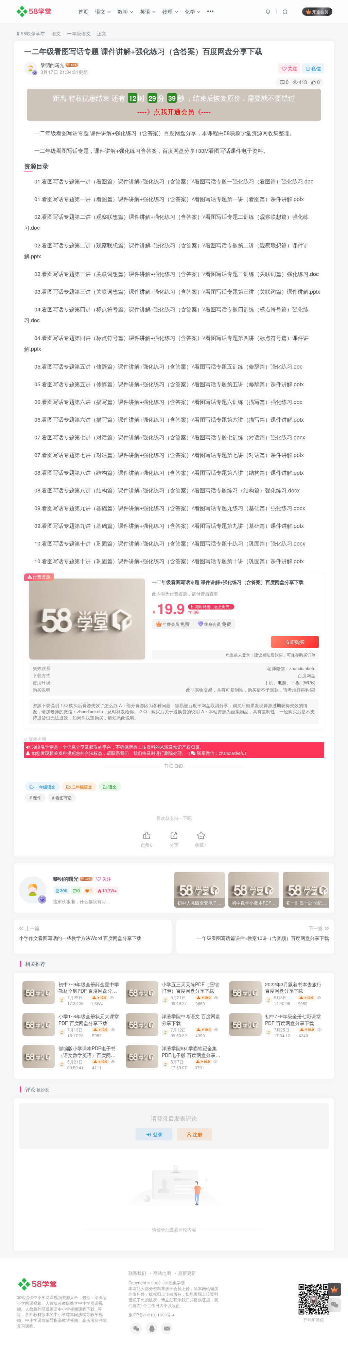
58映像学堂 (32, 33)
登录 (157, 1134)
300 (63, 890)
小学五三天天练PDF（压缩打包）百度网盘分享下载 (190, 987)
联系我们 (137, 1273)
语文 (56, 33)
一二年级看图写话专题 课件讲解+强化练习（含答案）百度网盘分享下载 (143, 51)
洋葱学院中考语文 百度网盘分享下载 (191, 1019)
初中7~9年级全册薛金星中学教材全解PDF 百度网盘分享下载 (88, 991)
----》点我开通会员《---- (174, 111)
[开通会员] (334, 1289)
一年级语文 (79, 33)
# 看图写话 (62, 797)
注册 (197, 1134)
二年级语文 (82, 787)
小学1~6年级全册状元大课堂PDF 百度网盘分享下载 (88, 1019)
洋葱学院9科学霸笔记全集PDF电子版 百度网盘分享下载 (191, 1055)
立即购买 (294, 641)
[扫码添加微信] (334, 1305)
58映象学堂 (174, 1282)
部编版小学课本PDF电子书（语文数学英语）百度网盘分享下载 (87, 1055)
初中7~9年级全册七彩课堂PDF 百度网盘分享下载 (293, 1019)
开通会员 (320, 11)
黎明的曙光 (52, 65)
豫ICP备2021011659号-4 (151, 1314)
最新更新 (187, 1273)
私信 (316, 68)
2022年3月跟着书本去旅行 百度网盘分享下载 (293, 987)
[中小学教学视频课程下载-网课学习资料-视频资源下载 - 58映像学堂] (38, 1284)
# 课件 (35, 797)
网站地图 (162, 1273)
